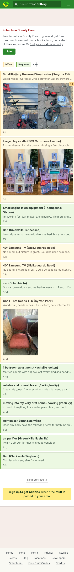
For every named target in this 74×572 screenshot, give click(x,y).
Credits (60, 563)
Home (9, 552)
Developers (58, 558)
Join (9, 51)
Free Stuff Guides (39, 563)
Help (22, 552)
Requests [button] (23, 64)
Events (12, 558)
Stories (63, 552)
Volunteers (16, 563)
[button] (68, 4)
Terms (35, 552)
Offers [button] (8, 64)
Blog (25, 558)
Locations (40, 558)
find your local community (46, 44)
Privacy (48, 552)
